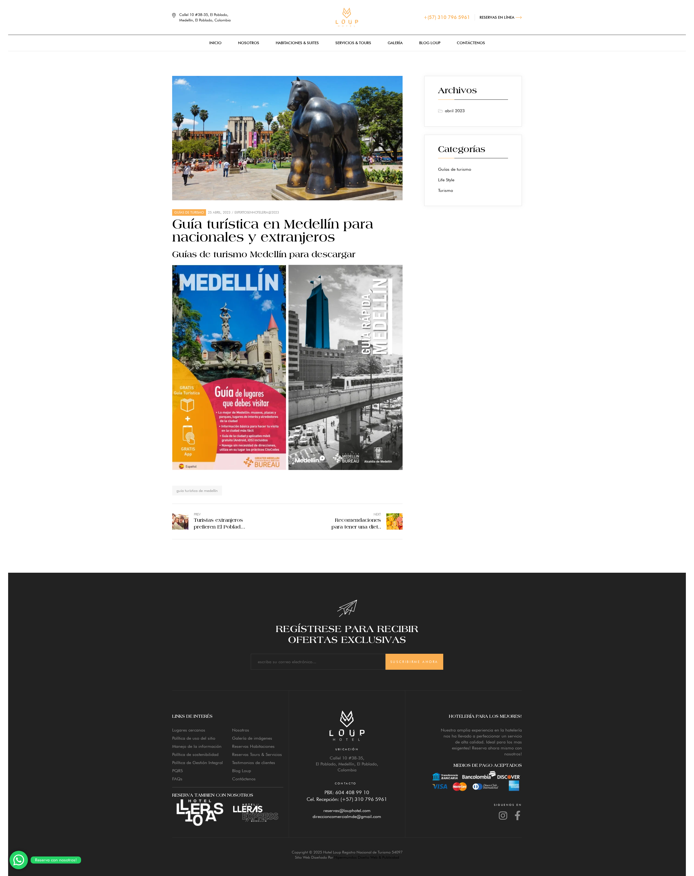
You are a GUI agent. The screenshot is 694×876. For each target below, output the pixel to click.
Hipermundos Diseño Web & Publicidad (366, 857)
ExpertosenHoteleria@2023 (256, 212)
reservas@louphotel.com (347, 810)
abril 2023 (455, 110)
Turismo (445, 190)
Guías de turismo (189, 212)
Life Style (446, 179)
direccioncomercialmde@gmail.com (347, 816)
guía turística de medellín (197, 490)
